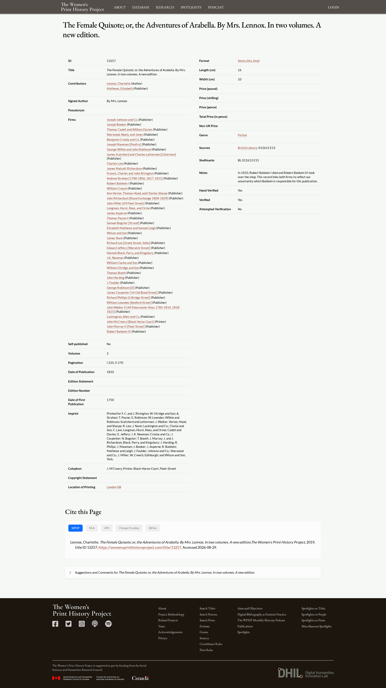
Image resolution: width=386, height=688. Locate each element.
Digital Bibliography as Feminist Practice (261, 614)
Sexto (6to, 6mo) (249, 61)
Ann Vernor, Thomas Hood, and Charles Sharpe (137, 193)
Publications (245, 626)
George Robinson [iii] (120, 287)
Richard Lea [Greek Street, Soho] (128, 243)
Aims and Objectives (249, 608)
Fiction (242, 135)
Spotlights (243, 632)
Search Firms (207, 620)
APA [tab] (106, 528)
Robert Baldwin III (119, 331)
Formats (204, 626)
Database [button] (140, 7)
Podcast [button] (216, 7)
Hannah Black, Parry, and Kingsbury (130, 253)
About (162, 608)
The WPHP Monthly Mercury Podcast (261, 620)
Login (333, 7)
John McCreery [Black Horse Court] (130, 321)
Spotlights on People (314, 614)
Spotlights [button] (191, 7)
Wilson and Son (117, 233)
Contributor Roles (211, 644)
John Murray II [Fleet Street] (126, 326)
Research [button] (165, 7)
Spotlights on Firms (313, 620)
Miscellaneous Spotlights (317, 626)
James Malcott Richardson (124, 168)
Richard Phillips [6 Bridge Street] (128, 297)
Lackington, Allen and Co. (123, 316)
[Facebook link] (55, 625)
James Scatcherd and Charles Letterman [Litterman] (141, 154)
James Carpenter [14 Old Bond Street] (132, 292)
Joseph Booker (116, 124)
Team (161, 626)
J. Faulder (113, 282)
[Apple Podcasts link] (95, 625)
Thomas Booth (116, 273)
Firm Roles (206, 650)
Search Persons (208, 614)
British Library (247, 148)
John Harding (115, 277)
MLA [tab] (92, 528)
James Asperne (117, 213)
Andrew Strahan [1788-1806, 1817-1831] (135, 178)
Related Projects (168, 620)
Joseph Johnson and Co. (122, 119)
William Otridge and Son (123, 268)
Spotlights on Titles (313, 608)
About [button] (120, 7)
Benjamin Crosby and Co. (123, 139)
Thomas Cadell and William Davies (129, 129)
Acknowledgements (170, 632)
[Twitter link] (68, 625)
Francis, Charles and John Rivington (130, 173)
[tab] (129, 528)
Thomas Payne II (118, 218)
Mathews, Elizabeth (120, 88)
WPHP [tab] (75, 528)
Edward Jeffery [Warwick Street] (128, 248)
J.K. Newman (115, 257)
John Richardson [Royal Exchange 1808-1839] (137, 198)
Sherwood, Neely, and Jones (125, 134)
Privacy (162, 638)
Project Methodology (171, 614)
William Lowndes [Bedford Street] (129, 302)
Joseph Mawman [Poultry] (124, 144)
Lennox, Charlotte (118, 83)
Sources (204, 638)
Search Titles (207, 608)
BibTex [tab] (153, 528)
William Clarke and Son (122, 263)
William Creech (117, 188)
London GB (114, 487)
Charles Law (115, 163)
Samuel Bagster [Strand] (123, 223)
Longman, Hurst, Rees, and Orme (128, 208)
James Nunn (115, 238)
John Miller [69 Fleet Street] (125, 203)
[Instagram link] (82, 625)
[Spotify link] (108, 625)
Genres (204, 632)
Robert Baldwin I (118, 183)
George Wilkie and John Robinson (129, 149)
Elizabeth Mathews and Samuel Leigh (131, 228)
